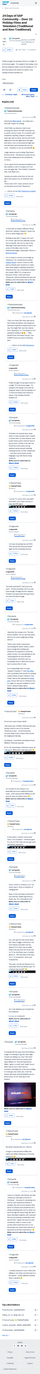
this (21, 1054)
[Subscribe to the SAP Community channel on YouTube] (22, 1346)
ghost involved (11, 253)
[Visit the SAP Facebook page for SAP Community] (14, 1346)
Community (14, 3)
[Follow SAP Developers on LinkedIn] (25, 1346)
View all (5, 1335)
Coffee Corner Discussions (11, 8)
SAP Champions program (27, 191)
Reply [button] (33, 90)
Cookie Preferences (10, 1369)
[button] (4, 50)
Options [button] (36, 34)
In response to (18, 220)
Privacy (10, 1352)
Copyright (10, 1358)
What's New (13, 463)
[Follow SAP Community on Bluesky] (18, 1346)
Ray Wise (30, 671)
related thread (11, 262)
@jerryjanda (17, 121)
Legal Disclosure (30, 1358)
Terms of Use (30, 1352)
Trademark (10, 1363)
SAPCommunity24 (8, 83)
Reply (7, 203)
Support (30, 1363)
